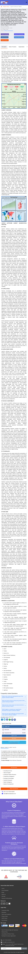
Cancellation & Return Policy (8, 934)
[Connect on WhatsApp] (10, 719)
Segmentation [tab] (21, 46)
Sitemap (3, 896)
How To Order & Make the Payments (10, 930)
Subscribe (24, 948)
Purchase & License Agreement (9, 936)
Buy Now (14, 738)
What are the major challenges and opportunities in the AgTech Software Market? (13, 714)
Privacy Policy (5, 916)
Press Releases (5, 890)
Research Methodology (7, 898)
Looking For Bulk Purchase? (14, 742)
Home (3, 888)
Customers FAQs (5, 910)
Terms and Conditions (6, 914)
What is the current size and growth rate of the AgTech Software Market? (12, 697)
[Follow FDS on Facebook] (4, 904)
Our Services (4, 920)
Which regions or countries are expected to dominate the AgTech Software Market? (11, 710)
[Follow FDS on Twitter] (7, 904)
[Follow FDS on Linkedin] (2, 904)
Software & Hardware (8, 30)
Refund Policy (5, 932)
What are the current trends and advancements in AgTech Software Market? (13, 705)
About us (4, 894)
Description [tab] (4, 46)
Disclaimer (4, 912)
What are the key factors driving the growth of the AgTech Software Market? (13, 701)
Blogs (3, 892)
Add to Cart (14, 735)
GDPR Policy (4, 918)
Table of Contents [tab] (12, 46)
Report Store (6, 6)
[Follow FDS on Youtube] (9, 904)
